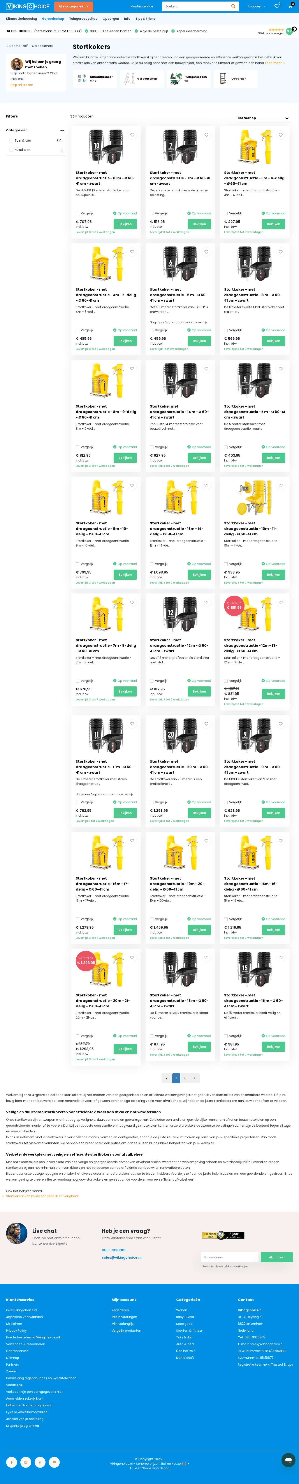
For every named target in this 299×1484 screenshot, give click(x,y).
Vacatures (14, 1385)
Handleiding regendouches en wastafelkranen (41, 1378)
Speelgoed (184, 1324)
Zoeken (11, 1371)
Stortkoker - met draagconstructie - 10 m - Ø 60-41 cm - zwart (105, 178)
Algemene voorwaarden (24, 1317)
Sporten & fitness (189, 1330)
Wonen (181, 1310)
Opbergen (111, 18)
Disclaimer (14, 1324)
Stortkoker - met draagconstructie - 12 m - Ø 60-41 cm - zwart (179, 646)
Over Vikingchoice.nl (21, 1310)
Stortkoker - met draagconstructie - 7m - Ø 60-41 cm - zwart (180, 178)
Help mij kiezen (22, 85)
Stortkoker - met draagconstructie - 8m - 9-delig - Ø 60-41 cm (106, 412)
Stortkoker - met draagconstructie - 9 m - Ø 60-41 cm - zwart (253, 767)
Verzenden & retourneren (25, 1344)
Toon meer (274, 63)
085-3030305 (114, 1250)
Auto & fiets (185, 1344)
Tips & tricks (145, 18)
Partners (12, 1364)
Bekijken (125, 224)
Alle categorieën (72, 6)
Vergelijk (87, 213)
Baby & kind (185, 1317)
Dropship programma (22, 1425)
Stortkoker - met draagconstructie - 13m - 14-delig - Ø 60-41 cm (176, 529)
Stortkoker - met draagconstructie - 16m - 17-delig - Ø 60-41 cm (102, 884)
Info (127, 18)
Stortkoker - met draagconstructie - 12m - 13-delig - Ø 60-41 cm (250, 646)
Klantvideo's (185, 1358)
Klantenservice (142, 6)
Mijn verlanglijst (123, 1324)
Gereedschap (53, 18)
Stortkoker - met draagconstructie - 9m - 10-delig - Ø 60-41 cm (102, 529)
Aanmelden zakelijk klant (25, 1398)
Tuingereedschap (83, 18)
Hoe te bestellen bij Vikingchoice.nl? (33, 1337)
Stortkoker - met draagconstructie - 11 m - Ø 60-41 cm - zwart (105, 767)
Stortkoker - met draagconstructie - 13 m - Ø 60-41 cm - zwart (179, 1001)
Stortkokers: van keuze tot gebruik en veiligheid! (42, 1196)
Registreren (120, 1310)
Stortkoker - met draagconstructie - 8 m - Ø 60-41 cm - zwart (253, 295)
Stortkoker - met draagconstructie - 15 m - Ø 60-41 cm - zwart (253, 1001)
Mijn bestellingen (124, 1317)
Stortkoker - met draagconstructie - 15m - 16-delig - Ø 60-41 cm (251, 884)
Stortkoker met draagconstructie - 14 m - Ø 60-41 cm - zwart (179, 412)
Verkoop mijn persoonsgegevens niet (34, 1392)
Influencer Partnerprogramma (29, 1405)
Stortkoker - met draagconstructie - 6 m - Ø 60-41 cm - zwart (179, 295)
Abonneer (277, 1257)
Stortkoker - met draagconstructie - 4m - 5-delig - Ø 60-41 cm (106, 295)
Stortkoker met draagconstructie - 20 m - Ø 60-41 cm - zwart (180, 767)
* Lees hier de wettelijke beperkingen (224, 1266)
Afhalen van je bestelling (25, 1419)
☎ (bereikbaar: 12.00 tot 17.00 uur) (44, 31)
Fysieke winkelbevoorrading (26, 1412)
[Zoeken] (233, 6)
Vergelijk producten (126, 1330)
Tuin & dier (184, 1337)
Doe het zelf (18, 46)
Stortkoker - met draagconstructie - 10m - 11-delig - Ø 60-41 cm (250, 529)
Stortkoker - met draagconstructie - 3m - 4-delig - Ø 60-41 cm (254, 178)
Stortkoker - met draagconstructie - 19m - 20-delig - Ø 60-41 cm (177, 884)
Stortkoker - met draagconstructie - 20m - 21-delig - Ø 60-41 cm (103, 1001)
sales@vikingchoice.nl (121, 1257)
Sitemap (12, 1358)
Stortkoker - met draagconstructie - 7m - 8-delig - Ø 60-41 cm (106, 646)
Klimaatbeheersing (21, 18)
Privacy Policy (16, 1330)
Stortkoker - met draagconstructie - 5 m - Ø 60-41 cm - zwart (254, 412)
